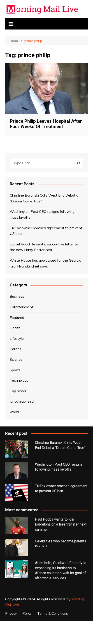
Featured (17, 317)
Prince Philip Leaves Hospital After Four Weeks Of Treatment (46, 123)
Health (15, 328)
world (14, 412)
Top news (18, 391)
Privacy (11, 613)
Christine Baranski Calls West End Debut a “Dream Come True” (44, 198)
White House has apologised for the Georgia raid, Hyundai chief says (45, 263)
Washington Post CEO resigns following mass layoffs (42, 214)
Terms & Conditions (52, 613)
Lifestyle (17, 338)
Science (16, 359)
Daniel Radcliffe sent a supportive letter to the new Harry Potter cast (44, 247)
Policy (27, 613)
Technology (19, 380)
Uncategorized (22, 401)
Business (17, 296)
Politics (15, 349)
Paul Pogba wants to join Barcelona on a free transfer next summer (60, 524)
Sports (15, 370)
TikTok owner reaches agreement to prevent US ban (46, 231)
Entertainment (21, 307)
